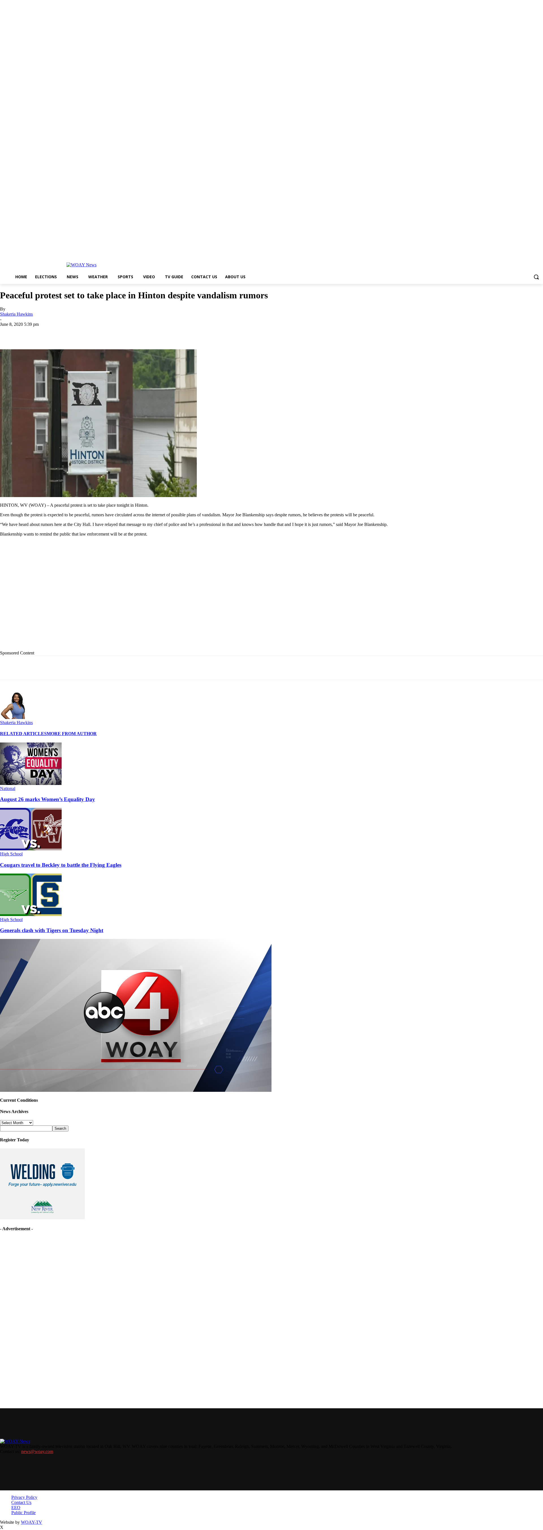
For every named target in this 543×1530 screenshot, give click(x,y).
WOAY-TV (31, 1522)
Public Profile (23, 1512)
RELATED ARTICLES (23, 733)
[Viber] (173, 333)
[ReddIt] (153, 333)
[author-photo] (13, 717)
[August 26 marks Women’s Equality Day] (31, 783)
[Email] (113, 333)
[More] (194, 333)
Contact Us (21, 1502)
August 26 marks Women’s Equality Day (47, 799)
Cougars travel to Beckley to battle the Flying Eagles (60, 865)
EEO (15, 1507)
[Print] (92, 333)
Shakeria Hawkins (16, 314)
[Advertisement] (116, 597)
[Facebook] (51, 333)
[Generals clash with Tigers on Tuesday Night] (31, 914)
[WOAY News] (81, 265)
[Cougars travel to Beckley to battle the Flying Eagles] (31, 848)
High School (11, 853)
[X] (72, 333)
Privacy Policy (24, 1497)
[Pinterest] (133, 333)
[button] (536, 277)
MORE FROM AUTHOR (72, 733)
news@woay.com (37, 1451)
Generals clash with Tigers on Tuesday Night (51, 930)
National (7, 788)
